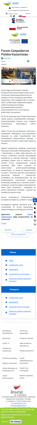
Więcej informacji (7, 417)
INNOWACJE (13, 269)
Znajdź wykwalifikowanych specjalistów (26, 360)
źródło (3, 223)
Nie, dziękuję (16, 421)
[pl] (24, 16)
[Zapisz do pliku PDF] (35, 217)
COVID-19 (5, 343)
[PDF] (35, 217)
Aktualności (24, 7)
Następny (29, 230)
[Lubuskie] (18, 4)
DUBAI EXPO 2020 (16, 265)
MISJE (11, 261)
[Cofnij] (35, 225)
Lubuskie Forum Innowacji (19, 274)
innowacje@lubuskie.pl (18, 406)
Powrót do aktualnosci (18, 234)
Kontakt (28, 13)
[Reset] (35, 225)
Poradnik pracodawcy (9, 358)
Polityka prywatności (27, 351)
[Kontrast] (35, 213)
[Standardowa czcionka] (35, 221)
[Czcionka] (35, 221)
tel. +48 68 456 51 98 (19, 403)
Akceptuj (5, 422)
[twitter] (14, 16)
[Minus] (35, 208)
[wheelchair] (35, 200)
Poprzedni (8, 230)
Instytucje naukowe (26, 338)
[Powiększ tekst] (35, 204)
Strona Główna (16, 7)
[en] (20, 16)
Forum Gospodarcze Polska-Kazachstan (18, 10)
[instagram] (11, 16)
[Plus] (35, 204)
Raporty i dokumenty (9, 363)
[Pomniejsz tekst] (35, 208)
